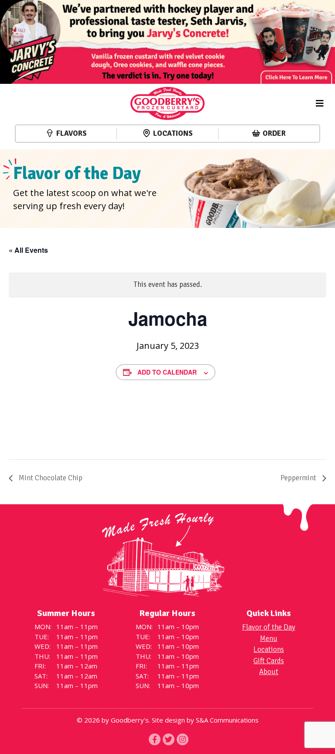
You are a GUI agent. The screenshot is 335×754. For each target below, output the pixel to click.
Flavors (71, 133)
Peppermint (299, 477)
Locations (173, 133)
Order (274, 133)
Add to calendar (167, 372)
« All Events (28, 250)
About (268, 671)
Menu (268, 638)
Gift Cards (268, 660)
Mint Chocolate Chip (49, 477)
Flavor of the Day (268, 627)
